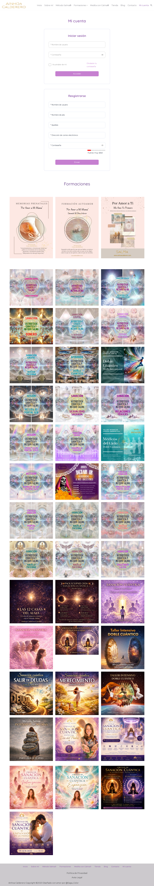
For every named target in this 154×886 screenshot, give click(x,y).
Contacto (132, 5)
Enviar (77, 162)
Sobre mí (48, 5)
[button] (87, 5)
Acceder (77, 74)
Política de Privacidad (77, 873)
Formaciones (65, 866)
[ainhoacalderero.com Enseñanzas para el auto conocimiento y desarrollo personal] (14, 5)
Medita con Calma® (99, 5)
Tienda (114, 5)
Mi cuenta (144, 5)
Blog (123, 5)
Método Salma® (63, 5)
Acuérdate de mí (59, 64)
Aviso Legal (77, 877)
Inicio (39, 5)
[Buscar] (151, 5)
